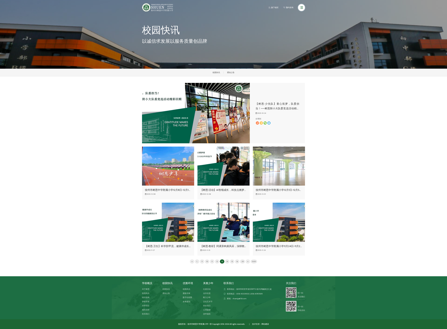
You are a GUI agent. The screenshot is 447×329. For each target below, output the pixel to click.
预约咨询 (289, 7)
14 (227, 261)
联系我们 (145, 314)
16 (237, 261)
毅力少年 (207, 297)
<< (192, 261)
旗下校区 (275, 7)
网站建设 (265, 324)
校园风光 (145, 293)
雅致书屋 (186, 293)
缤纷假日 (207, 306)
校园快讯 (216, 72)
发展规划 (186, 301)
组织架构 (145, 297)
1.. (197, 261)
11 (212, 261)
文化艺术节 (207, 301)
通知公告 (230, 72)
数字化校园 (187, 297)
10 (207, 261)
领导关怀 (145, 310)
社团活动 (207, 289)
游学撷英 (207, 314)
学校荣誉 (145, 301)
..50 (242, 261)
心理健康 (207, 310)
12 (217, 261)
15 (232, 261)
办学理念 (145, 306)
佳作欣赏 (207, 293)
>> (248, 261)
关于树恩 (145, 289)
